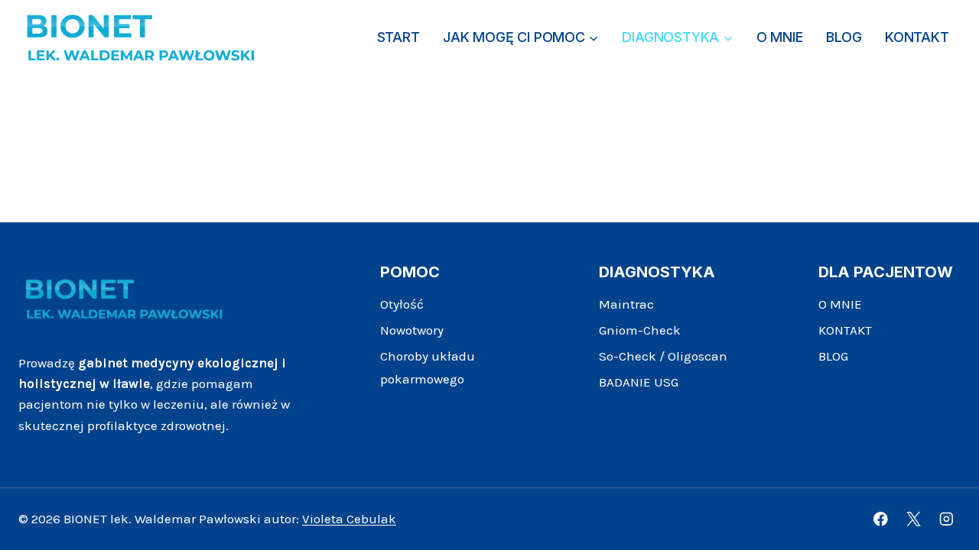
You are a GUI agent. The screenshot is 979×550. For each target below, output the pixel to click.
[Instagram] (946, 519)
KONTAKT (917, 37)
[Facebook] (881, 519)
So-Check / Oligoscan (663, 356)
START (398, 37)
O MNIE (779, 37)
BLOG (843, 37)
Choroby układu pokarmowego (427, 367)
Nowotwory (412, 330)
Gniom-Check (640, 330)
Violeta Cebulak (349, 518)
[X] (913, 519)
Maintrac (626, 304)
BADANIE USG (638, 382)
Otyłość (402, 304)
